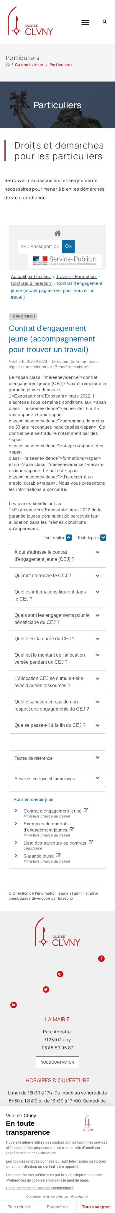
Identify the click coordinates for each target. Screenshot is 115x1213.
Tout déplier (88, 537)
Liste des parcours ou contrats (56, 842)
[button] (85, 22)
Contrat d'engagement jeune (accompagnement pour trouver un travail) (56, 290)
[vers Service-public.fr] (65, 261)
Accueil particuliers (31, 276)
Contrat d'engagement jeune (53, 810)
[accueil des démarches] (57, 232)
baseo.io (65, 898)
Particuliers (61, 64)
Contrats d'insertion (31, 283)
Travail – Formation (76, 276)
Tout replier (55, 537)
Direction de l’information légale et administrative (55, 893)
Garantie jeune (39, 855)
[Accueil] (8, 64)
